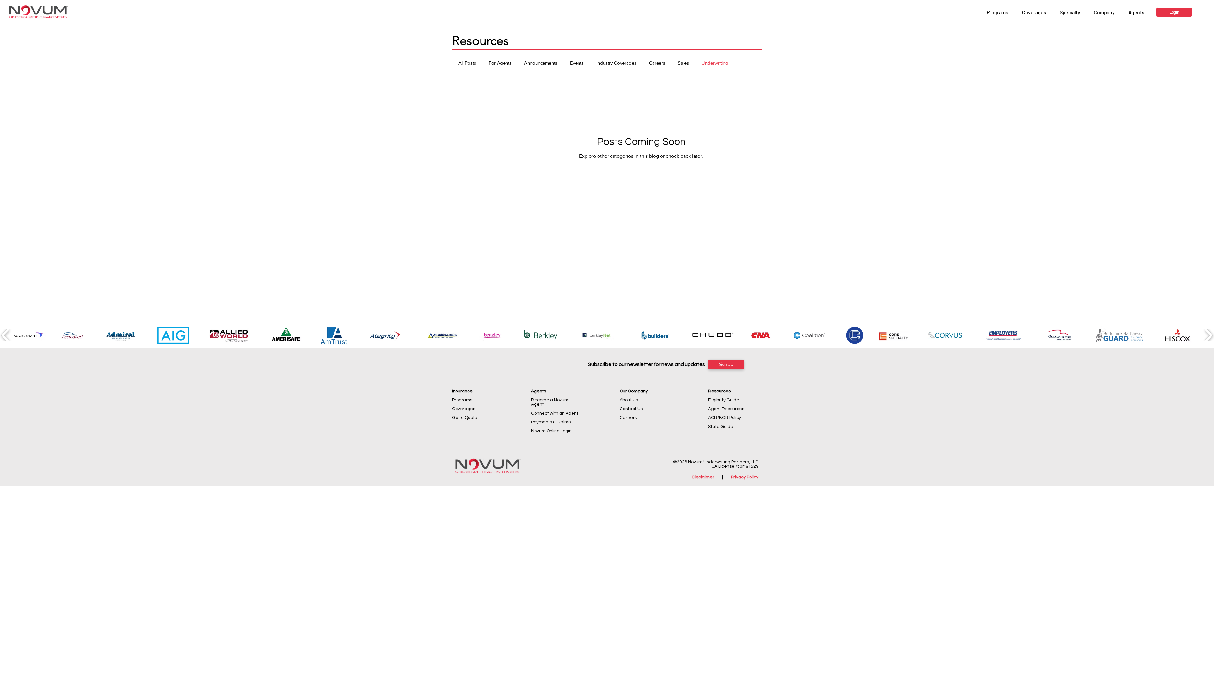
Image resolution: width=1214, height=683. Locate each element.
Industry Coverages (616, 62)
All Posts (467, 62)
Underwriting (715, 62)
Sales (683, 62)
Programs (462, 400)
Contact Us (631, 409)
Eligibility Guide (723, 400)
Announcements (540, 62)
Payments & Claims (551, 422)
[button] (1104, 12)
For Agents (500, 62)
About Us (629, 400)
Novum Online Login (552, 431)
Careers (657, 62)
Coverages (463, 409)
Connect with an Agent (554, 413)
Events (577, 62)
